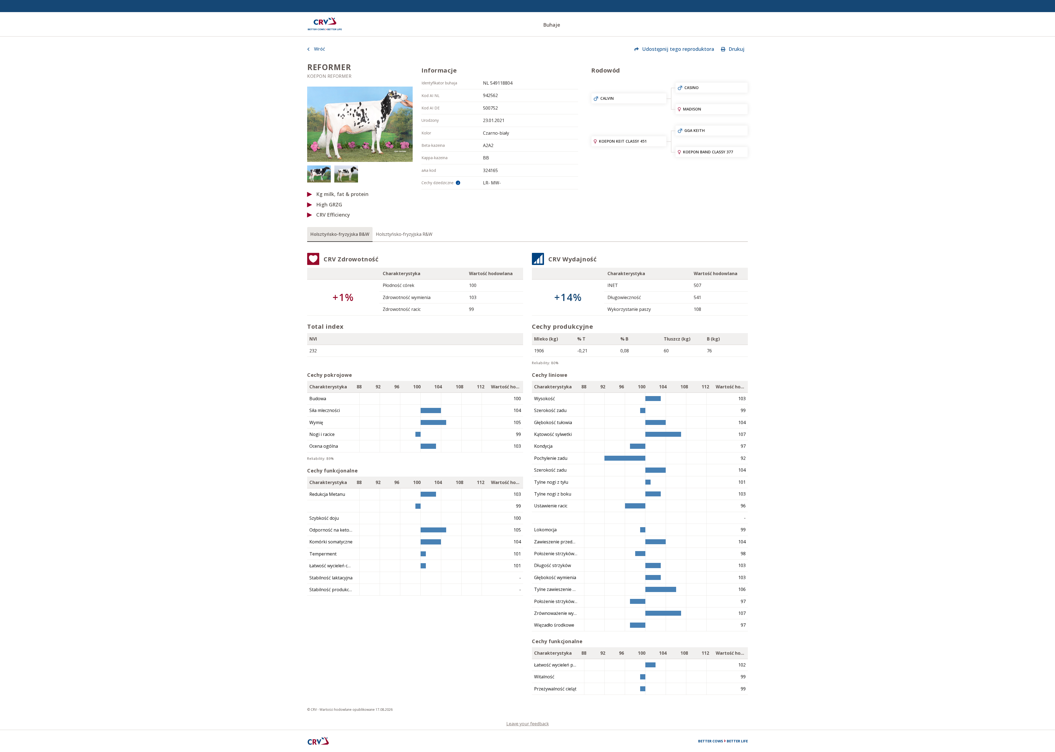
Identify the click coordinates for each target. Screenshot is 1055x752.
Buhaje (551, 24)
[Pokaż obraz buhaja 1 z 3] (360, 124)
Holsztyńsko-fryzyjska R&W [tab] (404, 234)
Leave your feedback (527, 724)
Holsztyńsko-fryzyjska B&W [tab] (339, 234)
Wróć (319, 49)
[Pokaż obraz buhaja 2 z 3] (319, 173)
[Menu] (325, 24)
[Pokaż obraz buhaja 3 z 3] (346, 173)
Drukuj (737, 49)
